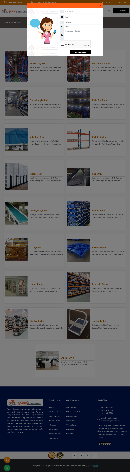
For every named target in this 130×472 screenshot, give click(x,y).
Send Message (80, 52)
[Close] (100, 5)
